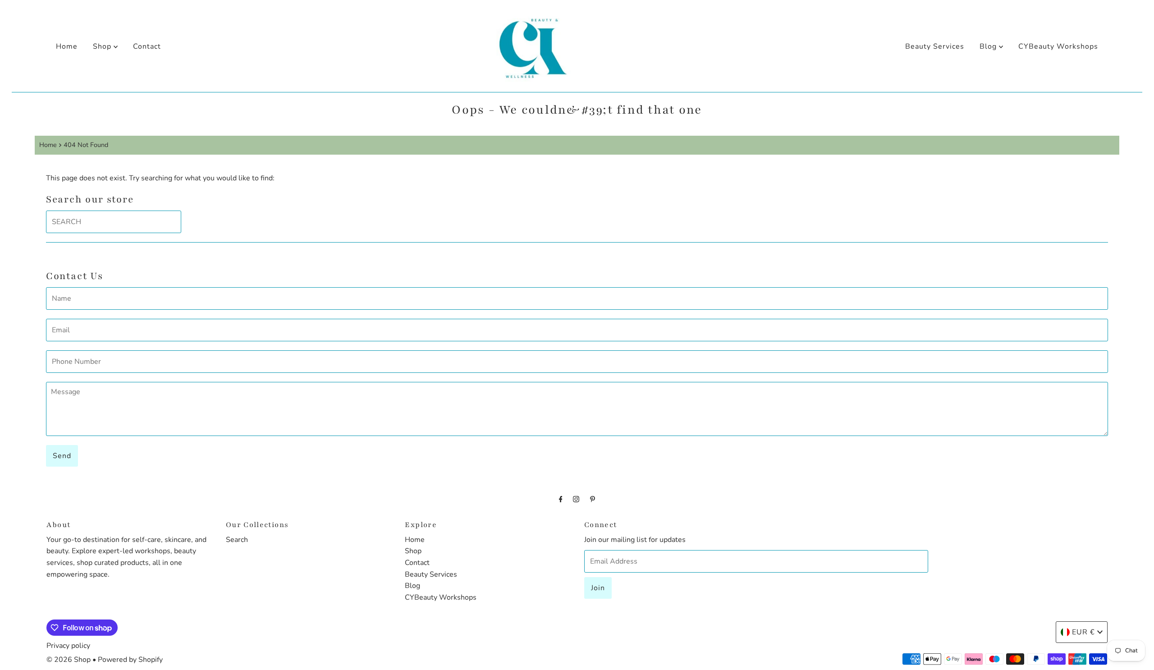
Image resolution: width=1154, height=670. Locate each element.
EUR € (1083, 632)
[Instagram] (576, 499)
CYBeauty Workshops (1058, 46)
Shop (103, 46)
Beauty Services (934, 46)
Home (67, 46)
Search (237, 540)
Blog (989, 46)
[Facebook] (561, 499)
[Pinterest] (592, 499)
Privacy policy (68, 646)
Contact (147, 46)
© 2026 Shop (68, 660)
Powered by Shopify (130, 660)
